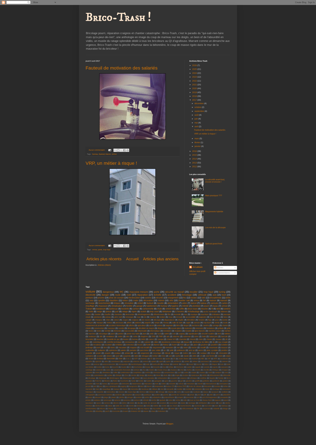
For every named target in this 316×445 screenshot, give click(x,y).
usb (170, 356)
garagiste (158, 381)
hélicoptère (114, 384)
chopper (225, 370)
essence (183, 378)
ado (167, 336)
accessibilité (191, 317)
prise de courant (116, 298)
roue (138, 317)
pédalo (88, 400)
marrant (223, 300)
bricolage (187, 294)
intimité (185, 306)
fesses (140, 345)
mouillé (203, 347)
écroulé (179, 317)
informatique (155, 331)
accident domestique (117, 325)
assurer (225, 361)
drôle (228, 298)
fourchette (124, 381)
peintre (120, 334)
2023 (194, 77)
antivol (145, 361)
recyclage (157, 353)
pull (116, 311)
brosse (147, 367)
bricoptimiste (215, 298)
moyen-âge (132, 392)
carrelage (89, 370)
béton (125, 300)
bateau (203, 303)
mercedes (134, 389)
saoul (226, 400)
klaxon (108, 154)
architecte (177, 361)
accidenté (224, 358)
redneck (137, 400)
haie (97, 384)
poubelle (89, 353)
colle (87, 342)
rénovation (223, 353)
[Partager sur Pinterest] (127, 150)
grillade (221, 328)
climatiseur (106, 372)
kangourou (133, 386)
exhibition (119, 345)
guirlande (216, 381)
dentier (133, 375)
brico (225, 317)
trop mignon (145, 408)
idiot (218, 309)
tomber (155, 356)
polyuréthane (169, 397)
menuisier (169, 347)
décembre (199, 103)
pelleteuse (181, 350)
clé (226, 339)
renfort (154, 400)
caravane (224, 367)
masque (99, 323)
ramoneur (127, 400)
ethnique (193, 378)
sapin (188, 323)
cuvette (121, 328)
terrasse (140, 406)
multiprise (101, 350)
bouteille (125, 309)
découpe (157, 320)
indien (163, 384)
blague (214, 364)
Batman (144, 358)
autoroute (187, 336)
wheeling (99, 411)
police (147, 397)
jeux (101, 386)
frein (182, 345)
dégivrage (102, 378)
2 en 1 (128, 358)
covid (210, 372)
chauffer (107, 314)
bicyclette (89, 339)
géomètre (89, 384)
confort (147, 372)
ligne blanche (200, 331)
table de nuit (121, 406)
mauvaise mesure (138, 291)
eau (91, 300)
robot (170, 400)
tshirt (173, 408)
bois (222, 364)
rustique (203, 353)
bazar (184, 364)
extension (199, 328)
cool (179, 372)
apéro (168, 361)
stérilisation (203, 403)
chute (159, 309)
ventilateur (110, 336)
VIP (209, 358)
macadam (122, 347)
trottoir (162, 317)
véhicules (89, 411)
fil (212, 309)
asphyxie (215, 361)
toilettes (227, 334)
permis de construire (179, 395)
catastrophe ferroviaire (122, 370)
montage (215, 389)
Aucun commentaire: (97, 150)
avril (197, 126)
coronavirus (129, 342)
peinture (89, 298)
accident (171, 294)
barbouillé (156, 364)
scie (173, 334)
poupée (108, 353)
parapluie (128, 395)
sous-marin (173, 403)
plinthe (121, 397)
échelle (157, 294)
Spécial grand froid (213, 244)
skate (132, 403)
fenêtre (129, 306)
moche (194, 347)
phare (192, 395)
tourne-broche (185, 406)
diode (165, 375)
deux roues (193, 309)
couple (193, 372)
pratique (117, 353)
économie (116, 411)
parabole (118, 395)
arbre (184, 303)
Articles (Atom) (104, 265)
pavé (113, 334)
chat (182, 370)
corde (186, 372)
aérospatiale (123, 364)
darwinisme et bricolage (170, 342)
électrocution (134, 298)
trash (224, 295)
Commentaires (223, 273)
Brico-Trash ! (118, 17)
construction (99, 328)
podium (139, 397)
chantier (97, 314)
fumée (141, 381)
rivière (185, 353)
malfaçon (89, 323)
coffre (181, 309)
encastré (173, 378)
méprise (171, 392)
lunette (224, 320)
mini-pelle (170, 389)
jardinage (89, 347)
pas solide (156, 350)
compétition (137, 372)
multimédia (90, 350)
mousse (224, 347)
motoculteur (110, 392)
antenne (136, 361)
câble (156, 342)
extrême (203, 378)
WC (121, 291)
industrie (172, 384)
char (144, 370)
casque (160, 339)
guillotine (206, 381)
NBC (202, 358)
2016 (194, 151)
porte (100, 250)
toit (145, 317)
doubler (185, 375)
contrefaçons (98, 342)
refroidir (146, 400)
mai (196, 123)
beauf (191, 364)
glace (195, 345)
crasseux (111, 328)
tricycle (110, 408)
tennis (131, 406)
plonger (130, 397)
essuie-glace (176, 328)
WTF (215, 358)
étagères (144, 336)
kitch (142, 386)
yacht (107, 411)
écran (91, 358)
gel (182, 381)
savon (98, 403)
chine (200, 339)
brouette (156, 367)
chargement (173, 298)
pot (198, 397)
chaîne (189, 370)
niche (179, 392)
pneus (108, 311)
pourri (206, 306)
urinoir (224, 306)
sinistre (109, 356)
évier (120, 358)
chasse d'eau (162, 370)
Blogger (169, 424)
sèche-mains (100, 406)
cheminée (118, 314)
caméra (206, 325)
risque (176, 353)
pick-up (192, 350)
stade (183, 403)
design (142, 375)
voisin (220, 356)
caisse (151, 339)
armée (186, 361)
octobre (198, 107)
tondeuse (92, 336)
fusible (148, 381)
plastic (113, 397)
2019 (194, 92)
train (216, 406)
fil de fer (98, 381)
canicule (214, 303)
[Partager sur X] (121, 150)
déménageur (114, 378)
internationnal (211, 384)
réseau (166, 323)
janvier (198, 146)
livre (105, 347)
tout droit (208, 406)
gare (166, 381)
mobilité (188, 389)
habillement (151, 306)
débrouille (226, 375)
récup (213, 353)
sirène (114, 154)
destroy (150, 375)
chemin (197, 370)
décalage (91, 378)
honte (99, 331)
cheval (192, 339)
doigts (177, 375)
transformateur (91, 408)
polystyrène (156, 397)
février (198, 142)
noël (129, 294)
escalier (194, 291)
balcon (194, 303)
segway (182, 334)
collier (115, 372)
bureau (95, 154)
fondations (210, 328)
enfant (140, 303)
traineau (225, 406)
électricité (90, 294)
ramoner (117, 400)
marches (91, 334)
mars (197, 138)
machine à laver (214, 331)
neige (99, 311)
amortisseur (115, 361)
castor (108, 370)
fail (204, 300)
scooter (100, 356)
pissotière (226, 395)
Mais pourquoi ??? (213, 195)
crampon (218, 372)
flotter (115, 381)
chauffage (90, 306)
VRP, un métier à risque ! (111, 163)
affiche (131, 325)
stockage (191, 403)
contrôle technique (114, 342)
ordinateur (216, 314)
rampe (156, 323)
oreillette (225, 392)
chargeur (98, 320)
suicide (213, 403)
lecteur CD (170, 386)
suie (220, 403)
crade (135, 300)
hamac (104, 384)
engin (88, 345)
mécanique (103, 334)
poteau (108, 317)
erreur (94, 250)
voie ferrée (210, 356)
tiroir (219, 334)
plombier (196, 306)
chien (108, 320)
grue (217, 320)
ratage (125, 311)
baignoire (202, 317)
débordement (215, 375)
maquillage (106, 389)
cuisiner (147, 342)
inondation (167, 331)
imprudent (148, 384)
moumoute (213, 347)
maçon (125, 389)
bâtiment (224, 312)
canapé (89, 320)
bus (164, 367)
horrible (107, 331)
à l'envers (179, 311)
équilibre (114, 300)
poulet (98, 353)
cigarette (89, 372)
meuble (160, 303)
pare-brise (144, 350)
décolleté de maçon (146, 328)
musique (194, 314)
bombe (99, 367)
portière (224, 350)
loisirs (112, 347)
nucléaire (196, 392)
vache (177, 356)
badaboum (101, 309)
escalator (108, 345)
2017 (194, 100)
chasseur (173, 370)
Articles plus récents (103, 259)
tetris (148, 406)
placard (98, 397)
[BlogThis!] (118, 150)
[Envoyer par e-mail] (115, 150)
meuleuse (145, 389)
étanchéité (111, 358)
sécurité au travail (174, 291)
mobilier (180, 389)
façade (212, 378)
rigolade (162, 400)
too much (173, 406)
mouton (121, 392)
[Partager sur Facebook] (124, 150)
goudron (204, 345)
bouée (123, 367)
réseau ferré (207, 400)
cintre (97, 372)
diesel (158, 375)
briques (117, 303)
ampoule (126, 361)
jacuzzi (88, 386)
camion (135, 309)
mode (207, 389)
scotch (143, 311)
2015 (194, 155)
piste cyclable (212, 350)
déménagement (144, 314)
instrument (191, 384)
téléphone (166, 311)
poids (151, 334)
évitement (161, 411)
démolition (191, 320)
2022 (194, 81)
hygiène (174, 306)
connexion (157, 372)
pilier (211, 395)
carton (224, 303)
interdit (200, 384)
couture (202, 372)
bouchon (100, 339)
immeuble (125, 384)
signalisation (193, 334)
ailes (106, 361)
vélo (171, 300)
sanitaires (89, 356)
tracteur (153, 317)
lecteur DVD (181, 386)
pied (199, 395)
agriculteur (141, 325)
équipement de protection (96, 325)
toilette (155, 406)
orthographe (90, 395)
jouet (98, 347)
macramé (89, 389)
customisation (99, 375)
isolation (224, 345)
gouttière (214, 345)
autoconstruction (109, 364)
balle (147, 364)
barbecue (113, 309)
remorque (129, 317)
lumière (227, 309)
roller (185, 400)
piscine (101, 298)
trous (171, 317)
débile (204, 375)
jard (95, 386)
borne (107, 367)
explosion (188, 328)
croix (226, 372)
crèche (88, 375)
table (136, 356)
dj (171, 375)
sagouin (218, 400)
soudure (163, 403)
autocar (97, 364)
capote (215, 367)
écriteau (100, 358)
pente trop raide (133, 334)
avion (196, 336)
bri (130, 367)
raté (203, 298)
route (117, 294)
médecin (152, 392)
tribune (102, 408)
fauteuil (102, 154)
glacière (189, 381)
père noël (118, 317)
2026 (194, 65)
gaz (188, 345)
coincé (116, 320)
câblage (118, 375)
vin (201, 356)
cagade (198, 367)
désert (137, 378)
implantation (136, 384)
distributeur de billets (201, 342)
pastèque (147, 395)
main (97, 389)
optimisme (113, 350)
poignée (148, 323)
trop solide (157, 408)
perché (165, 395)
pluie (144, 334)
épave (146, 411)
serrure (197, 323)
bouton (126, 339)
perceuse (119, 323)
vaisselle (216, 408)
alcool (151, 325)
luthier (225, 386)
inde (156, 384)
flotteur (166, 345)
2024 (194, 73)
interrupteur (223, 384)
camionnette (148, 309)
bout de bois (215, 317)
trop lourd (207, 323)
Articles (219, 268)
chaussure (103, 306)
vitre (127, 336)
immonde (117, 331)
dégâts (181, 320)
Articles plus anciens (161, 259)
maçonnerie (157, 347)
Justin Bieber (184, 358)
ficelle (148, 345)
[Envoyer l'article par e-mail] (109, 150)
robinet (161, 300)
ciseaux (218, 339)
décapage (131, 328)
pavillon (157, 395)
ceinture (136, 370)
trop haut (106, 250)
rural (159, 334)
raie (135, 353)
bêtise (171, 367)
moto (91, 311)
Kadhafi (195, 358)
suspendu (127, 356)
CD (151, 358)
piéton (129, 323)
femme (221, 378)
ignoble (101, 300)
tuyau (215, 306)
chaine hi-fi (171, 339)
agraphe (89, 361)
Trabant (89, 309)
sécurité (159, 298)
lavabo (194, 298)
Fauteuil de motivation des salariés (122, 68)
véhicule (202, 294)
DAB (153, 336)
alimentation (172, 303)
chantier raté (184, 300)
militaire (155, 389)
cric (139, 342)
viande (186, 356)
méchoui (142, 392)
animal (159, 325)
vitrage (225, 408)
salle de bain (177, 323)
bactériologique (137, 364)
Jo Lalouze (198, 267)
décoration (148, 300)
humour (164, 306)
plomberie (98, 317)
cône (126, 375)
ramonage (107, 400)
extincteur (130, 345)
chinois (209, 339)
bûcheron (180, 367)
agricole (98, 361)
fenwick (201, 320)
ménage (161, 392)
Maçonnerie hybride (214, 211)
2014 (194, 159)
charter (151, 370)
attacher (176, 336)
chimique (215, 370)
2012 (194, 166)
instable (188, 331)
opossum (214, 392)
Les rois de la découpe (215, 227)
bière (178, 325)
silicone (116, 403)
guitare (225, 381)
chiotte (88, 328)
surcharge (90, 303)
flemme (107, 381)
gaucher (174, 381)
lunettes (217, 386)
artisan (195, 361)
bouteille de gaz (113, 339)
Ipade (168, 358)
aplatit (153, 361)
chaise (88, 314)
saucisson (89, 403)
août (197, 115)
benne (199, 364)
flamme (157, 345)
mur (185, 314)
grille (228, 328)
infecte (181, 384)
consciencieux (169, 372)
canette (207, 367)
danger (105, 294)
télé (101, 336)
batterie (175, 364)
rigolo (134, 311)
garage (139, 306)
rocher (178, 400)
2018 (194, 96)
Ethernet (159, 358)
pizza (90, 397)
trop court (154, 311)
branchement (104, 303)
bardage (166, 364)
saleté (166, 334)
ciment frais (171, 309)
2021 (194, 85)
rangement (145, 353)
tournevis (198, 406)
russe (194, 353)
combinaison (125, 372)
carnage (215, 325)
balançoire (213, 336)
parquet (138, 395)
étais (153, 411)
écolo (225, 323)
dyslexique (195, 375)
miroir (185, 347)
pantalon (133, 350)
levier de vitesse (195, 386)
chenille (206, 370)
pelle (171, 350)
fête (169, 314)
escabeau (97, 345)
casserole (99, 370)
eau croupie (222, 342)
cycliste (109, 375)
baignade (169, 325)
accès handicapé (210, 312)
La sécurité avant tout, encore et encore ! (215, 180)
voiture (90, 291)
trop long (133, 408)
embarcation (162, 378)
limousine (207, 386)
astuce (88, 364)
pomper (180, 397)
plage (106, 397)
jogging (123, 386)
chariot (225, 325)
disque (186, 342)
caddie (189, 367)
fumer (133, 381)
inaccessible (129, 331)
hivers (90, 331)
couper (125, 320)
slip (138, 403)
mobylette (198, 389)
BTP (136, 358)
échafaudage (194, 311)
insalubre (178, 331)
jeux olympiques (111, 386)
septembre (200, 111)
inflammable (142, 331)
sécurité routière (207, 334)
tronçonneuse (122, 408)
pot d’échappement (209, 397)
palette (123, 350)
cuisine (148, 298)
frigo (209, 320)
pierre (200, 350)
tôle (198, 408)
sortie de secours (150, 403)
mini (162, 389)
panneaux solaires (105, 395)
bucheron (195, 325)
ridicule (167, 353)
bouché (115, 367)
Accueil (132, 259)
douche (204, 309)
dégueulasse (169, 320)
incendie (177, 314)
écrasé (125, 411)
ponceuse (190, 397)
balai (204, 336)
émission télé (136, 411)
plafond (138, 323)
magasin (133, 347)
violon (120, 336)
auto (215, 295)
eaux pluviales (148, 378)
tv (178, 408)
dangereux (108, 291)
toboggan (145, 356)
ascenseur (205, 361)
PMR (161, 336)
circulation (129, 303)
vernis (217, 323)
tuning (222, 291)
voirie (135, 336)
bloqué (186, 325)
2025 (194, 69)
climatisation (116, 306)
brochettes (138, 367)
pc (165, 350)
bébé (143, 339)
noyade (187, 392)
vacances (206, 408)
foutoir (174, 345)
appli (161, 361)
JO (174, 358)
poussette (224, 397)
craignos (135, 320)
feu (184, 298)
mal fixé (227, 331)
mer (178, 347)
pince (218, 395)
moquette (99, 392)
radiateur (97, 400)
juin (196, 119)
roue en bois (194, 400)
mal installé (144, 347)
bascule (224, 336)
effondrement (159, 314)
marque (116, 389)
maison (213, 300)
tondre (164, 406)
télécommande (188, 408)
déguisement (163, 328)
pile (205, 395)
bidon (207, 364)
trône (166, 408)
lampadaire (159, 386)
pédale (127, 353)
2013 (194, 163)
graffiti (197, 381)
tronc (163, 356)
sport (117, 356)
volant (228, 356)
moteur (109, 323)
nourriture (205, 314)
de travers (146, 320)
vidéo (194, 356)
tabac (110, 406)
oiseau (205, 392)
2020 (194, 88)
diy (213, 342)
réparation (142, 294)
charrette (182, 339)
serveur (107, 403)
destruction (129, 314)
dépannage (127, 378)
